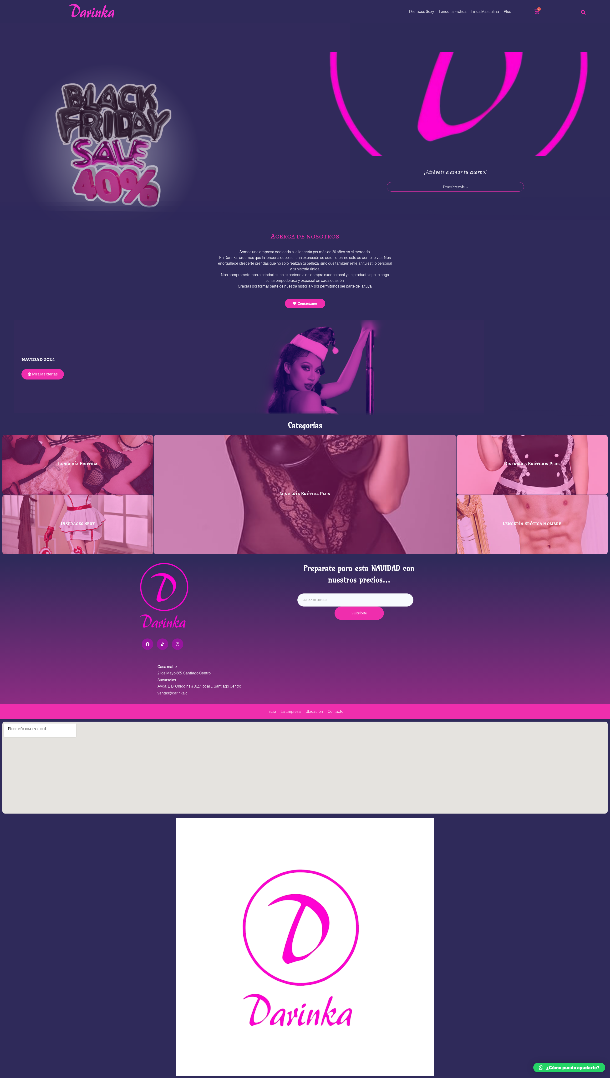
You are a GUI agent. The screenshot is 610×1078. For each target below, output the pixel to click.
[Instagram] (177, 644)
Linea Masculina (485, 12)
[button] (569, 1067)
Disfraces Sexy (421, 12)
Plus (507, 12)
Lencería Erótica (453, 12)
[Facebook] (147, 644)
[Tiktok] (162, 644)
